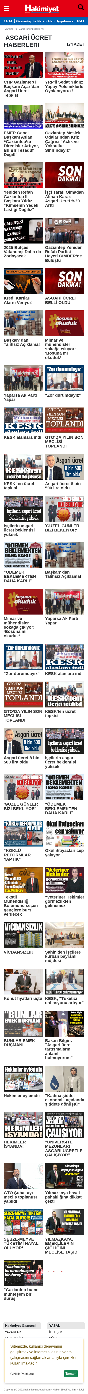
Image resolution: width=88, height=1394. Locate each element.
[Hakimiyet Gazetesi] (42, 8)
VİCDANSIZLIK (18, 952)
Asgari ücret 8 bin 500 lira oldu (63, 486)
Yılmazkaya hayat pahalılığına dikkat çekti (63, 1197)
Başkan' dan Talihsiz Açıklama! (22, 342)
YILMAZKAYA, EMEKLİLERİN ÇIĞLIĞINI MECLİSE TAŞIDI (62, 1245)
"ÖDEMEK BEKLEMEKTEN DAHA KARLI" (20, 576)
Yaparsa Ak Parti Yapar (20, 397)
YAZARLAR (12, 1332)
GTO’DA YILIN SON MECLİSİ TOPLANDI (64, 441)
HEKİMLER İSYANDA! (15, 1144)
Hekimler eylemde (22, 1096)
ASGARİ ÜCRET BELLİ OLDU (61, 300)
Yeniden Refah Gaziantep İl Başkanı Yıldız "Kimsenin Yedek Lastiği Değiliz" (21, 201)
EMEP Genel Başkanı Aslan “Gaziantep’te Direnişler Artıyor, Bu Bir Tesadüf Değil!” (21, 144)
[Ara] (81, 8)
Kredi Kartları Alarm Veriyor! (18, 300)
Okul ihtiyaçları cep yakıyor (64, 852)
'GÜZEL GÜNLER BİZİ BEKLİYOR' (62, 528)
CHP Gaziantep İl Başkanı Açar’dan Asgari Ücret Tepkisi (21, 88)
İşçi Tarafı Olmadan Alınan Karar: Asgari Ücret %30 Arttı (64, 199)
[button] (6, 8)
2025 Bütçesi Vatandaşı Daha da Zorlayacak (22, 251)
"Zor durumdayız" (63, 395)
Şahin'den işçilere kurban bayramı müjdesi (63, 956)
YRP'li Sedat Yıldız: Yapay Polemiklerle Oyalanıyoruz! (64, 86)
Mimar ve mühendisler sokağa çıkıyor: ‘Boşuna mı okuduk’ (60, 349)
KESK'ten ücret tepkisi (19, 486)
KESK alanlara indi (22, 437)
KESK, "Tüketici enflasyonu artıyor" (64, 1000)
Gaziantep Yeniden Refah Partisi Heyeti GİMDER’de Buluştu (64, 254)
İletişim (55, 1332)
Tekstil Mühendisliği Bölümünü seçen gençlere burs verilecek (21, 906)
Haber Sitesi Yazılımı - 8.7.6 (68, 1389)
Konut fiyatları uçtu (23, 998)
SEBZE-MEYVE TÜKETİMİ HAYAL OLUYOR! (21, 1243)
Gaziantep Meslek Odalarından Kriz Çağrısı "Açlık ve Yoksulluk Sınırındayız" (62, 141)
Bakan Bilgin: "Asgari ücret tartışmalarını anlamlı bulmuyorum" (59, 1049)
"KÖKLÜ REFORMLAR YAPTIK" (17, 854)
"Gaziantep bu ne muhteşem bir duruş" (21, 1294)
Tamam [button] (71, 1373)
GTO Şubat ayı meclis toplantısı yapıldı (20, 1197)
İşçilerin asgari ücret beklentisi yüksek (19, 530)
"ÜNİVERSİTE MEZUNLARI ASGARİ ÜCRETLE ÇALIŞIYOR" (64, 1148)
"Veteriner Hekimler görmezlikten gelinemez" (64, 901)
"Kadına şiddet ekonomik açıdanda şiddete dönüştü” (64, 1100)
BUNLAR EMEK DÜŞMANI (19, 1043)
